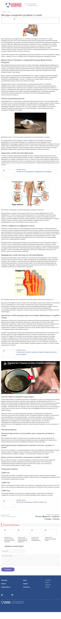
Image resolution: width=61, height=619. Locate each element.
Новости (47, 582)
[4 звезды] (6, 516)
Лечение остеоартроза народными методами (34, 171)
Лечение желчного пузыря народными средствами (23, 540)
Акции (25, 583)
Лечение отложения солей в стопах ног (31, 502)
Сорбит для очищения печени (50, 539)
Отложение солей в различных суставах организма (9, 540)
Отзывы (47, 587)
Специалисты (5, 587)
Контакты (26, 587)
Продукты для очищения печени (35, 539)
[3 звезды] (4, 516)
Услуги (3, 583)
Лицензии (48, 585)
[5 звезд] (7, 516)
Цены (25, 580)
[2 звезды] (3, 516)
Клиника (4, 580)
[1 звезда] (2, 516)
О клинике (48, 580)
